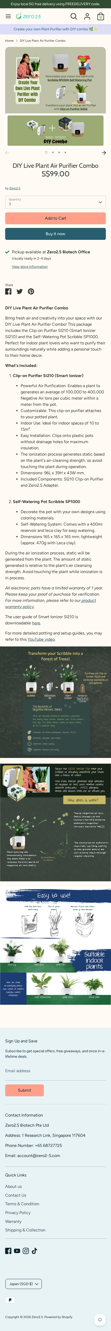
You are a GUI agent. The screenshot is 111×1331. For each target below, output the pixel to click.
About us (13, 1186)
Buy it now (55, 233)
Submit (24, 1090)
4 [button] (65, 152)
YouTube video (41, 639)
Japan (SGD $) (21, 1284)
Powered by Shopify (58, 1317)
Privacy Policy (17, 1212)
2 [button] (53, 152)
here (36, 623)
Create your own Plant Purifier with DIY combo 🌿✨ (56, 29)
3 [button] (59, 152)
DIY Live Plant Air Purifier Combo (43, 41)
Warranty (13, 1221)
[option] (55, 97)
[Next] (104, 152)
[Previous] (7, 152)
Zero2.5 (14, 188)
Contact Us (15, 1195)
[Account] (87, 14)
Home (9, 41)
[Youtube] (17, 1251)
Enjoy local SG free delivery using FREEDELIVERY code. (55, 4)
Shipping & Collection (25, 1230)
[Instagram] (26, 1251)
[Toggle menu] (8, 16)
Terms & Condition (22, 1203)
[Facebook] (8, 1251)
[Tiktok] (34, 1251)
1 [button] (46, 152)
